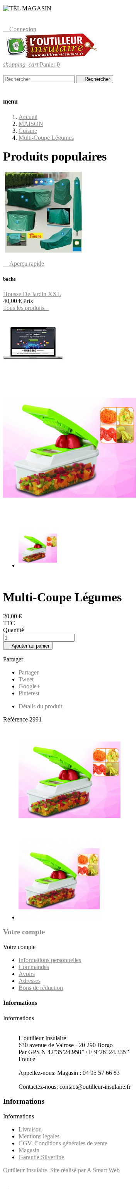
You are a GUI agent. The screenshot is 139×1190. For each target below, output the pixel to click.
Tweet (26, 679)
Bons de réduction (41, 987)
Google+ (29, 686)
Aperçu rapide (23, 263)
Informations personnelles (50, 960)
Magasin (29, 1150)
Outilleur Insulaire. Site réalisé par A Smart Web (61, 1170)
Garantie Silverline (41, 1157)
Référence (16, 719)
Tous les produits (26, 308)
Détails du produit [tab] (40, 706)
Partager (29, 672)
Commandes (34, 967)
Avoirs (27, 974)
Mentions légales (39, 1136)
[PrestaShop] (33, 372)
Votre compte (24, 932)
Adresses (30, 980)
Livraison (30, 1129)
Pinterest (29, 693)
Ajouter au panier (27, 646)
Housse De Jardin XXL (32, 294)
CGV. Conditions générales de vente (63, 1143)
